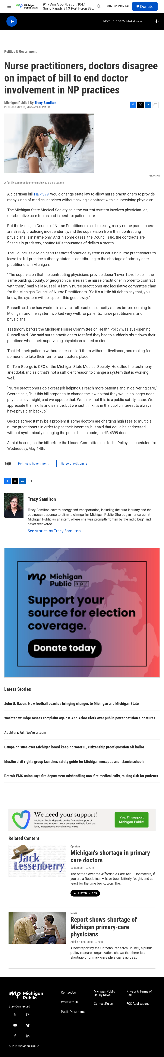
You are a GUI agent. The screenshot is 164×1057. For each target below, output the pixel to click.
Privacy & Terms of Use (139, 993)
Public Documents (73, 1011)
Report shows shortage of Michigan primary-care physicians (103, 927)
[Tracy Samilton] (13, 505)
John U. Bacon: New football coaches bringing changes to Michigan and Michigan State (71, 703)
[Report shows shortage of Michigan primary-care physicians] (37, 928)
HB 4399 (41, 194)
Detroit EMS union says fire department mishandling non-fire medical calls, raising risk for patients (81, 776)
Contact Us (68, 992)
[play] (11, 21)
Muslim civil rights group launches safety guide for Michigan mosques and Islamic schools (74, 761)
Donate (146, 6)
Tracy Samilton (45, 103)
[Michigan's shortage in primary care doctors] (37, 861)
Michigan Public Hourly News (104, 993)
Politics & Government (20, 51)
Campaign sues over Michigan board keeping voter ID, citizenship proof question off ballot (74, 747)
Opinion (75, 846)
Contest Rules (103, 1003)
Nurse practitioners (74, 463)
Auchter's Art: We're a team (25, 732)
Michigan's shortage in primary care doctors (110, 856)
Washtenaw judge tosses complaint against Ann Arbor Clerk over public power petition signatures (79, 718)
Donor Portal (118, 6)
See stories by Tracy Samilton (54, 530)
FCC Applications (138, 1003)
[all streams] (157, 21)
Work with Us (69, 1002)
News (73, 913)
